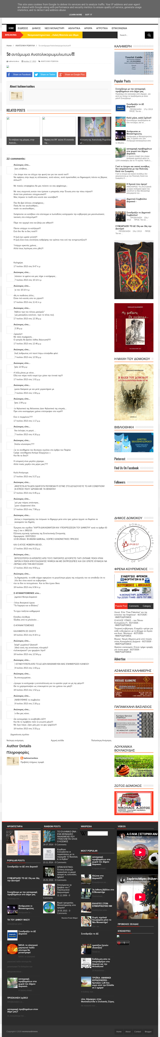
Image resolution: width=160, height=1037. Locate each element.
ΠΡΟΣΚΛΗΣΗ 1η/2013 (17, 998)
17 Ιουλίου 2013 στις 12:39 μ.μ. (28, 318)
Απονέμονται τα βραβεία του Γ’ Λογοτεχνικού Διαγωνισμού (64, 888)
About (127, 1032)
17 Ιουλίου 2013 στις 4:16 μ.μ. (27, 434)
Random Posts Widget (70, 918)
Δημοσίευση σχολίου (19, 734)
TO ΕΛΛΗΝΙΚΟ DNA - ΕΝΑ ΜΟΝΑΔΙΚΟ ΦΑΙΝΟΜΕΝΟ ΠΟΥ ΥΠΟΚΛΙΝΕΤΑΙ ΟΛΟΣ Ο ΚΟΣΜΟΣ (67, 836)
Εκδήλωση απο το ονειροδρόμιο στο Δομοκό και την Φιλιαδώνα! (101, 963)
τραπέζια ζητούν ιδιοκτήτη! (100, 946)
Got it (88, 14)
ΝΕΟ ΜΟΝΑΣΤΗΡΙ (54, 28)
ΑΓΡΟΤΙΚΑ (102, 28)
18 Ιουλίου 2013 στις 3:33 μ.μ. (27, 728)
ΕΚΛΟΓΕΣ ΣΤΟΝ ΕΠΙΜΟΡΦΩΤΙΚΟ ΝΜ (102, 904)
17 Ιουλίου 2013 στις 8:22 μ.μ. (27, 548)
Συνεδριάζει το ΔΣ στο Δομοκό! (22, 866)
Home (11, 28)
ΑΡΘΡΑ (88, 28)
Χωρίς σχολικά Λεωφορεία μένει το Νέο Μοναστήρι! (101, 919)
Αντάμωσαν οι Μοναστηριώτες (26, 907)
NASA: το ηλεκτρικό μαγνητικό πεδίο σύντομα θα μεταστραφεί (28, 949)
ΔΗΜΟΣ (36, 28)
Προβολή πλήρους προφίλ (32, 762)
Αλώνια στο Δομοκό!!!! (98, 877)
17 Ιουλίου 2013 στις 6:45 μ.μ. (27, 493)
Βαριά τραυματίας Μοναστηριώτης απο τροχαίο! (66, 905)
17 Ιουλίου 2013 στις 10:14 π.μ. (28, 280)
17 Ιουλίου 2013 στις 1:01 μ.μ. (27, 379)
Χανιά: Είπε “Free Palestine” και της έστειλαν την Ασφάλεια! (130, 613)
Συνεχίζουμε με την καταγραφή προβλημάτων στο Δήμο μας (22, 893)
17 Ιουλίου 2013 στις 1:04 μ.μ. (27, 393)
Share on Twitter (47, 74)
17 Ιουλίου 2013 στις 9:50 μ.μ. (27, 568)
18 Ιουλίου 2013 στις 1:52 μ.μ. (27, 690)
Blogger (148, 1032)
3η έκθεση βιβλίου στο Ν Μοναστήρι (103, 890)
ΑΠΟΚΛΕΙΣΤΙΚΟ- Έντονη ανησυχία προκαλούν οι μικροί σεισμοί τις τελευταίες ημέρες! (66, 872)
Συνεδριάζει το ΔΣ (90, 934)
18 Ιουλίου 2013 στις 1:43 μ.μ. (27, 668)
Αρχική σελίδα (57, 740)
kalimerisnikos (31, 758)
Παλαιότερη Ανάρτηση (101, 740)
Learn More (75, 14)
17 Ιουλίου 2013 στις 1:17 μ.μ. (27, 421)
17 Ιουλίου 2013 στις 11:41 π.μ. (28, 302)
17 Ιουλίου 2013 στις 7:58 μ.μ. (27, 509)
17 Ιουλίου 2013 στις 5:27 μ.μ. (27, 476)
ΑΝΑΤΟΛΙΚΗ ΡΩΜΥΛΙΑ (49, 61)
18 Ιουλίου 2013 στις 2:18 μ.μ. (27, 703)
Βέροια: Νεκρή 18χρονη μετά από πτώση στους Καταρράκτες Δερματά (133, 640)
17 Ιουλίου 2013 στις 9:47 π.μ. (27, 266)
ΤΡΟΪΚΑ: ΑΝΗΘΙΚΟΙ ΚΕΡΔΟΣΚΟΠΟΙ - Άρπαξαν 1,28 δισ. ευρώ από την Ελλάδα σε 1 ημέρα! (103, 983)
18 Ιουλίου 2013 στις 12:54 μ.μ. (28, 654)
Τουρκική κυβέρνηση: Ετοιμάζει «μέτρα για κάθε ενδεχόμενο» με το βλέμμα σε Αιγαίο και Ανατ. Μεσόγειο (133, 631)
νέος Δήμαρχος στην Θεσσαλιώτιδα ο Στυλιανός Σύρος (97, 1000)
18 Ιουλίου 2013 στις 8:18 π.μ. (27, 635)
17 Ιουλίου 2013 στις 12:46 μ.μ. (28, 343)
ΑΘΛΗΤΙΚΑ (74, 28)
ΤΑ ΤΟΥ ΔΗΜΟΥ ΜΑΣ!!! (18, 920)
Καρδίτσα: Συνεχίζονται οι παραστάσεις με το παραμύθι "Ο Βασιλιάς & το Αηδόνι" (67, 854)
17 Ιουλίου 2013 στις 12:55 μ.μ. (28, 357)
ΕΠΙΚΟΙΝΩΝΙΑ (119, 28)
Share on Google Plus (75, 74)
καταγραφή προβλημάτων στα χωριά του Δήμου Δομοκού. (27, 982)
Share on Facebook (22, 74)
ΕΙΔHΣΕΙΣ (23, 28)
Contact (137, 1032)
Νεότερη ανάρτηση (15, 740)
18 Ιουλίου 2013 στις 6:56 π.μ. (27, 587)
